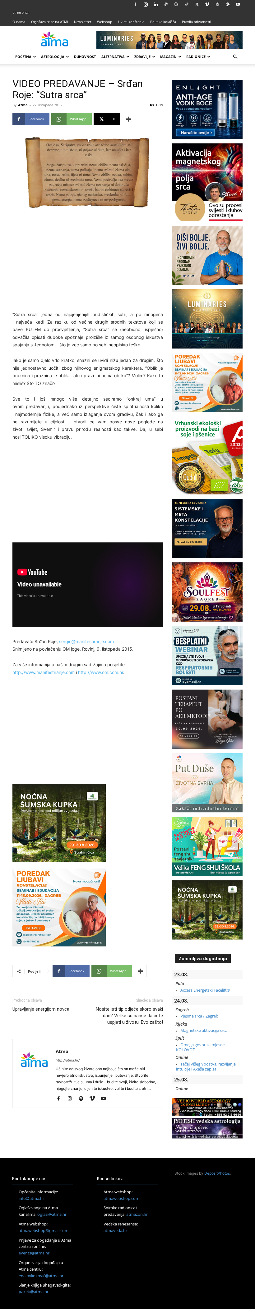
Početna (23, 56)
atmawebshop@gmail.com (43, 1230)
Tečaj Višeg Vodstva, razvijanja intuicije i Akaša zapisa (206, 1066)
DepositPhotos (217, 1173)
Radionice (196, 56)
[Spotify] (83, 1099)
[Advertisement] (87, 261)
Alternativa (113, 56)
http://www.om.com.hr (100, 672)
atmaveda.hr (115, 1230)
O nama (18, 21)
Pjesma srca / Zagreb (199, 1016)
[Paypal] (166, 4)
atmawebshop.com (121, 1198)
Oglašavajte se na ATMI (49, 21)
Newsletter (82, 21)
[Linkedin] (155, 4)
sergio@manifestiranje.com (86, 641)
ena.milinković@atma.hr (41, 1275)
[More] (128, 119)
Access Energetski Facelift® (205, 990)
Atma (23, 105)
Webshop (104, 21)
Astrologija (52, 56)
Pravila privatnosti (196, 21)
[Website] (217, 4)
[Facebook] (135, 4)
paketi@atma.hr (34, 1291)
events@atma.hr (34, 1253)
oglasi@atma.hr (52, 1214)
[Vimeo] (207, 4)
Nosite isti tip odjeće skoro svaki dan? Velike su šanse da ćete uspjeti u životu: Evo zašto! (129, 1015)
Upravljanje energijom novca (40, 1009)
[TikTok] (186, 4)
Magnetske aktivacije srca (203, 1030)
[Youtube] (238, 4)
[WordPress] (227, 4)
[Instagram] (145, 4)
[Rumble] (176, 4)
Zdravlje (142, 56)
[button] (235, 57)
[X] (197, 4)
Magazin (168, 56)
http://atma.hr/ (68, 1060)
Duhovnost (85, 56)
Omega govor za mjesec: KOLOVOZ (200, 1047)
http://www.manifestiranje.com (43, 672)
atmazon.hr (137, 1214)
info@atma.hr (31, 1198)
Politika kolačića (163, 21)
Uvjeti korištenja (131, 21)
